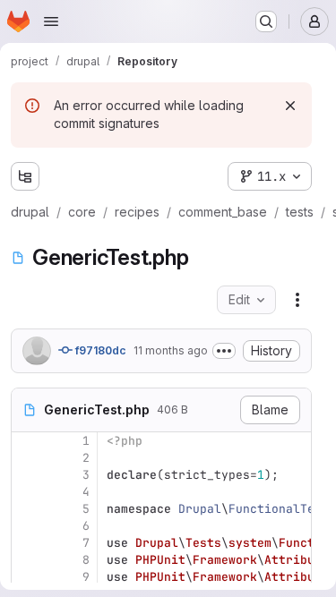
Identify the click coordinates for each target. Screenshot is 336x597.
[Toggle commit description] (224, 351)
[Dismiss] (290, 105)
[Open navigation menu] (51, 21)
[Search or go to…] (266, 21)
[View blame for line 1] (27, 440)
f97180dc (99, 350)
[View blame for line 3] (27, 474)
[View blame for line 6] (27, 525)
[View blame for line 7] (27, 542)
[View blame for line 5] (27, 508)
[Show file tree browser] (25, 176)
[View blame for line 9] (27, 576)
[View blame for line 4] (27, 491)
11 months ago (171, 350)
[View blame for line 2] (27, 457)
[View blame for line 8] (27, 559)
